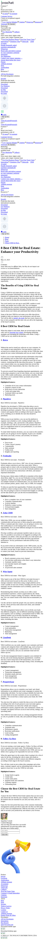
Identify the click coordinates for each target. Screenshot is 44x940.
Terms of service (6, 906)
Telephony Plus (15, 41)
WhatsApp (29, 22)
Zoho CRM (8, 513)
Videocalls (25, 41)
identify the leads (18, 318)
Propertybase (8, 682)
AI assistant (13, 14)
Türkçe (3, 121)
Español (8, 121)
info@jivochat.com (7, 924)
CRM (32, 41)
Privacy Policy (5, 908)
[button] (22, 6)
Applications (5, 67)
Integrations (4, 921)
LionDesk (7, 637)
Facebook (4, 878)
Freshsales (7, 456)
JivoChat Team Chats (27, 39)
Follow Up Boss (9, 739)
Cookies (3, 910)
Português (14, 121)
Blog (2, 69)
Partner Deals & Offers (8, 915)
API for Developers (7, 919)
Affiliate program (6, 64)
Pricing (3, 62)
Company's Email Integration (10, 893)
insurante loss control (16, 332)
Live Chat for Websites (9, 22)
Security (3, 904)
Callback (17, 32)
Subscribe (5, 834)
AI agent (5, 14)
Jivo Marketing (7, 32)
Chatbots (22, 22)
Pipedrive (7, 399)
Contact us (4, 912)
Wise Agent (7, 571)
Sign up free (5, 116)
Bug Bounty (5, 923)
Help (2, 65)
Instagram (38, 22)
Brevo (5, 340)
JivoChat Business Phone (10, 39)
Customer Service (6, 16)
